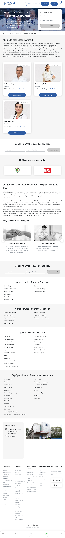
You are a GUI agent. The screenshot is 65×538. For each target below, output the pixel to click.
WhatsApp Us (46, 536)
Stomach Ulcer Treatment (10, 312)
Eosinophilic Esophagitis (10, 361)
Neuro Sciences (8, 385)
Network (4, 489)
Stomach (6, 355)
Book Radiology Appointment (6, 475)
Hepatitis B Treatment (39, 312)
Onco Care (6, 382)
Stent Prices (29, 480)
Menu (3, 536)
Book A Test (5, 478)
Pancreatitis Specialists (39, 350)
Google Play (57, 480)
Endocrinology (7, 409)
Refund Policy (42, 477)
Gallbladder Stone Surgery (10, 289)
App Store (58, 485)
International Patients (7, 486)
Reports (45, 4)
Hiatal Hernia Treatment (40, 315)
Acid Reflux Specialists (39, 342)
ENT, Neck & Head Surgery (40, 385)
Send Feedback (6, 495)
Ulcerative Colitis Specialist (40, 336)
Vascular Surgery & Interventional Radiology (15, 414)
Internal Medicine (38, 387)
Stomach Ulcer (24, 33)
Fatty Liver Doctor (8, 347)
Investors (41, 474)
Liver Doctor (7, 336)
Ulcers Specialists (38, 344)
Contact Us (5, 493)
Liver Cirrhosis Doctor (9, 339)
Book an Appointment (7, 472)
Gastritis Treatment (8, 323)
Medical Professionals (31, 491)
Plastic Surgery (37, 379)
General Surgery (8, 398)
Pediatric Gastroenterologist (11, 366)
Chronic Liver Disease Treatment (42, 318)
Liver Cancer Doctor (9, 344)
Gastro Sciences (8, 387)
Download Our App (56, 466)
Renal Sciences (7, 395)
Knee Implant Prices (31, 483)
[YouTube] (36, 525)
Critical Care (37, 398)
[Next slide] (61, 240)
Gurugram (10, 33)
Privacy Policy (42, 479)
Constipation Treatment (10, 297)
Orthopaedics (7, 390)
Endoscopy (36, 286)
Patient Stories (6, 491)
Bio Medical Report (30, 485)
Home (4, 33)
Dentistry (36, 390)
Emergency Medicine (9, 406)
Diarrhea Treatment (8, 315)
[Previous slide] (3, 240)
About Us (41, 470)
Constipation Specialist (9, 353)
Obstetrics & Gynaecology (10, 393)
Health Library (30, 472)
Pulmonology (7, 401)
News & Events (30, 474)
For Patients (6, 466)
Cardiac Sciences (8, 379)
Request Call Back (50, 26)
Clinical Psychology (38, 393)
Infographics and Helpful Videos (32, 477)
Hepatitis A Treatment (9, 318)
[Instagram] (33, 525)
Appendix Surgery (8, 291)
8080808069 (11, 436)
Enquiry (40, 485)
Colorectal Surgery (8, 294)
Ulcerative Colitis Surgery (40, 289)
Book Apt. (31, 536)
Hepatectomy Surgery (39, 291)
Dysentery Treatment (9, 321)
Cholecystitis (7, 358)
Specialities (18, 466)
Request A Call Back (32, 4)
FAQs (40, 481)
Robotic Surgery (6, 484)
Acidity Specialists (38, 347)
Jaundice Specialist (38, 339)
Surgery (4, 504)
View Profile (22, 89)
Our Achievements (43, 472)
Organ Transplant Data (31, 487)
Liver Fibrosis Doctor (9, 342)
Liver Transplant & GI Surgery (11, 412)
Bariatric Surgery (8, 286)
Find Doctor (5, 470)
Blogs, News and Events (31, 467)
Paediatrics (6, 403)
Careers (40, 483)
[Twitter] (31, 525)
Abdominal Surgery (8, 299)
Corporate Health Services (32, 489)
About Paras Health (44, 466)
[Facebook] (28, 525)
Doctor (4, 499)
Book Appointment (17, 95)
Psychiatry (36, 395)
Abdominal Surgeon (39, 353)
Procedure (5, 497)
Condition (17, 33)
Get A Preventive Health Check (7, 481)
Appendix (6, 350)
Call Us (61, 536)
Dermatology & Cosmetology (41, 382)
